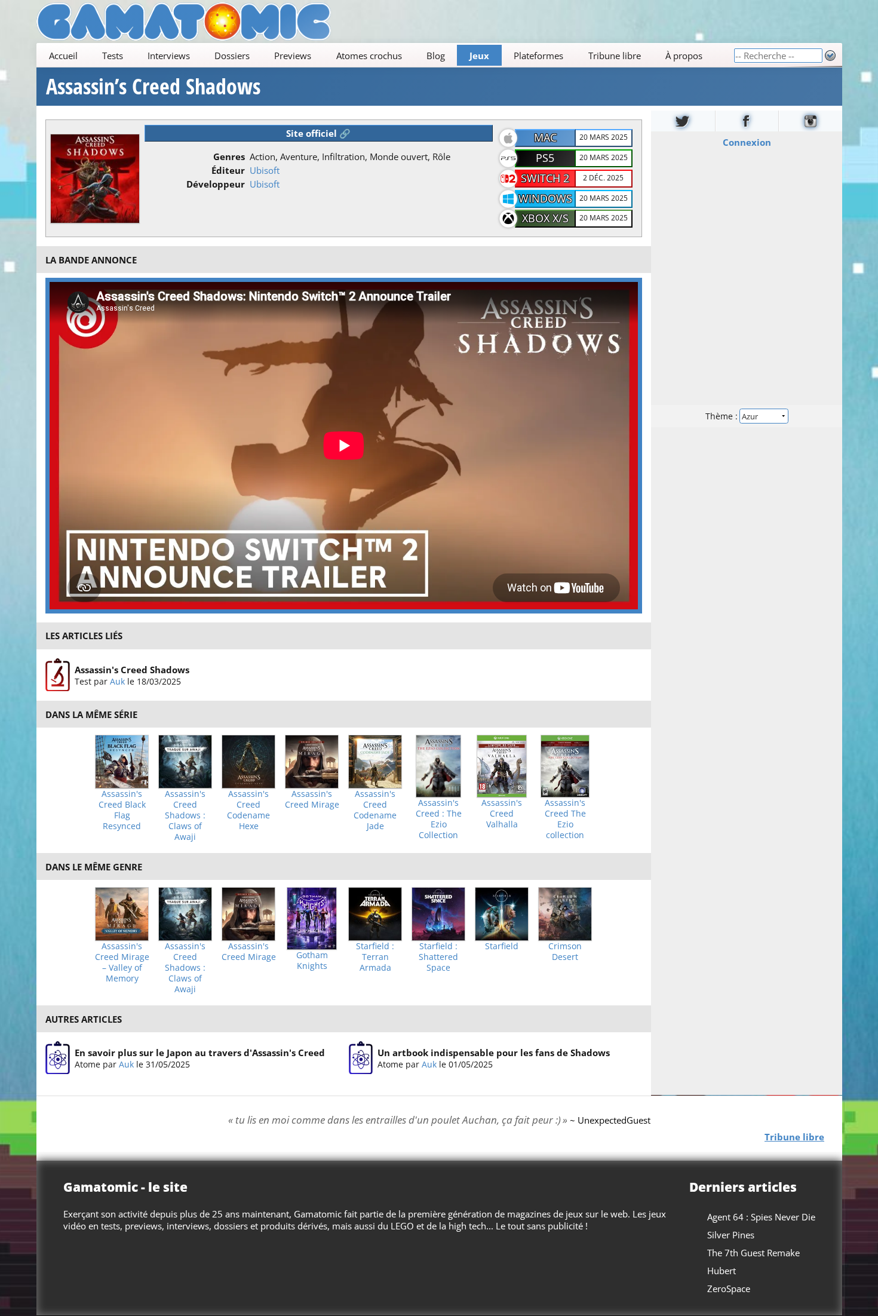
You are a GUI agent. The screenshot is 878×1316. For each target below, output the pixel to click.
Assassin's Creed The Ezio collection (565, 818)
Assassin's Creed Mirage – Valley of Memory (122, 962)
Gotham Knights (312, 960)
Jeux (479, 56)
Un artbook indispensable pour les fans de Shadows (493, 1053)
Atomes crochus (368, 56)
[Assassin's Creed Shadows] (57, 675)
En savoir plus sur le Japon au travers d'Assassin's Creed (199, 1053)
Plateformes (538, 56)
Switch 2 (545, 178)
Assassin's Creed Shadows (131, 670)
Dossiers (232, 56)
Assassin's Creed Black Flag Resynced (122, 810)
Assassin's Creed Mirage (312, 799)
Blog (435, 56)
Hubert (721, 1271)
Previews (292, 56)
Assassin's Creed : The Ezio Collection (439, 818)
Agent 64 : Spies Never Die (761, 1217)
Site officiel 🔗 (318, 133)
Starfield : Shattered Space (438, 957)
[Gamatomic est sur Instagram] (810, 121)
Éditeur (228, 170)
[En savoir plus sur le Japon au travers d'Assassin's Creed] (57, 1058)
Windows (545, 198)
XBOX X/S (545, 218)
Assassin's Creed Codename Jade (375, 810)
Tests (112, 56)
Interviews (169, 56)
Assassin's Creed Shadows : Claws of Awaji (185, 815)
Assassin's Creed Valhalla (501, 813)
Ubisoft (265, 170)
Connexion (746, 142)
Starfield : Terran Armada (375, 957)
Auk (116, 681)
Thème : (722, 416)
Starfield (501, 946)
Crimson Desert (565, 951)
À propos (683, 56)
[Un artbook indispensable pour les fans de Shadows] (360, 1058)
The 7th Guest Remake (753, 1253)
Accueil (62, 56)
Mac (545, 137)
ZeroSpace (728, 1288)
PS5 (545, 158)
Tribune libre (614, 56)
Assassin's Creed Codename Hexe (248, 810)
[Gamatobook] (746, 121)
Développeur (215, 184)
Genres (229, 156)
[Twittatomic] (683, 121)
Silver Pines (730, 1235)
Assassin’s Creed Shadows (153, 86)
